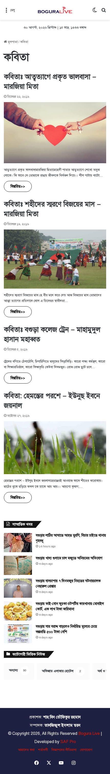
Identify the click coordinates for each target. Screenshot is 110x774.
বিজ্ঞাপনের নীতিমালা (63, 750)
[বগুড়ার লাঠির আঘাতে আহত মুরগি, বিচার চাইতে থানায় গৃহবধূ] (18, 542)
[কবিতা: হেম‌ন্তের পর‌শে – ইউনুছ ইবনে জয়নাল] (55, 447)
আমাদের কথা (26, 750)
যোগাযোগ (86, 750)
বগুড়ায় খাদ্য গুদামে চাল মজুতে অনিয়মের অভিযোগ (69, 558)
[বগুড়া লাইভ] (55, 10)
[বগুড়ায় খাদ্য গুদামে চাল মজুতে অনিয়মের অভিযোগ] (18, 565)
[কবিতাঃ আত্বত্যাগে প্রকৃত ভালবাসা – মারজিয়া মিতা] (55, 132)
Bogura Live (89, 733)
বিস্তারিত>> (17, 186)
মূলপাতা (12, 42)
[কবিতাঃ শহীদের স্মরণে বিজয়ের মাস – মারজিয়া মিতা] (55, 259)
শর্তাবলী (43, 750)
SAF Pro (68, 741)
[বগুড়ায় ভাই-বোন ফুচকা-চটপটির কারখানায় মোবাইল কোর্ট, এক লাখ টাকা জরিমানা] (18, 610)
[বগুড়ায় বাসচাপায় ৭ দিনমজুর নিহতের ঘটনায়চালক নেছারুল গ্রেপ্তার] (18, 588)
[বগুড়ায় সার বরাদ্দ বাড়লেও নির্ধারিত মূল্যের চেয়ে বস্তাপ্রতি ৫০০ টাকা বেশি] (18, 633)
